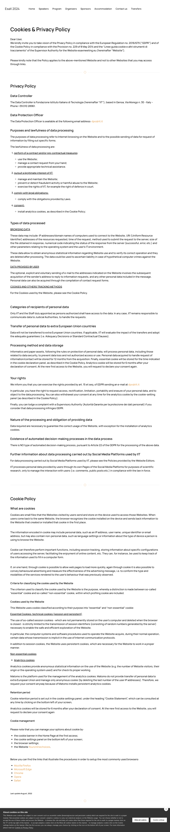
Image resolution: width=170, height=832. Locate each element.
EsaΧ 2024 (12, 9)
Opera (17, 776)
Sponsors (86, 8)
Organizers (71, 8)
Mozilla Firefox (22, 765)
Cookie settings (158, 820)
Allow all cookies (140, 820)
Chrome (18, 773)
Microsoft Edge (23, 769)
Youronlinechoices (39, 747)
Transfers (136, 8)
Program (56, 8)
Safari (17, 780)
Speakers (44, 8)
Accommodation (103, 8)
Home (32, 8)
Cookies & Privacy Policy (24, 828)
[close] (166, 809)
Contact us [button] (121, 8)
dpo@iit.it (97, 121)
